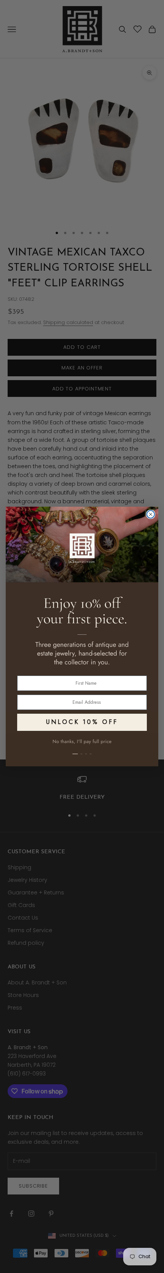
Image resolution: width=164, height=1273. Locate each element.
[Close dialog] (150, 514)
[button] (82, 749)
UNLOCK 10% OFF (82, 722)
